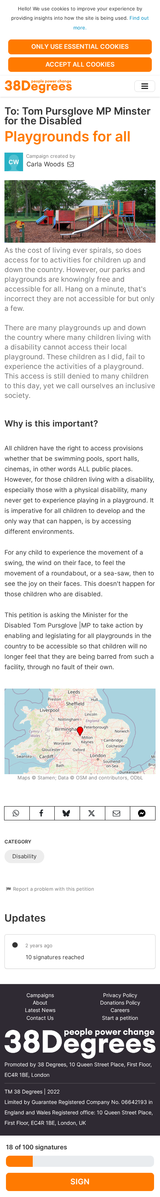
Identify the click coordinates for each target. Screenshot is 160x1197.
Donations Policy (120, 1003)
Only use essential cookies (80, 46)
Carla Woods (46, 164)
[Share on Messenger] (143, 813)
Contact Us (40, 1018)
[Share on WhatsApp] (17, 813)
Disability (24, 856)
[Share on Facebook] (42, 813)
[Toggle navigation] (144, 86)
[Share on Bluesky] (67, 813)
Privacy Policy (120, 995)
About (40, 1003)
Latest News (40, 1010)
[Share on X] (92, 813)
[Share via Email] (118, 813)
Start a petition (120, 1018)
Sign (80, 1181)
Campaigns (40, 995)
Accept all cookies (80, 64)
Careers (120, 1010)
